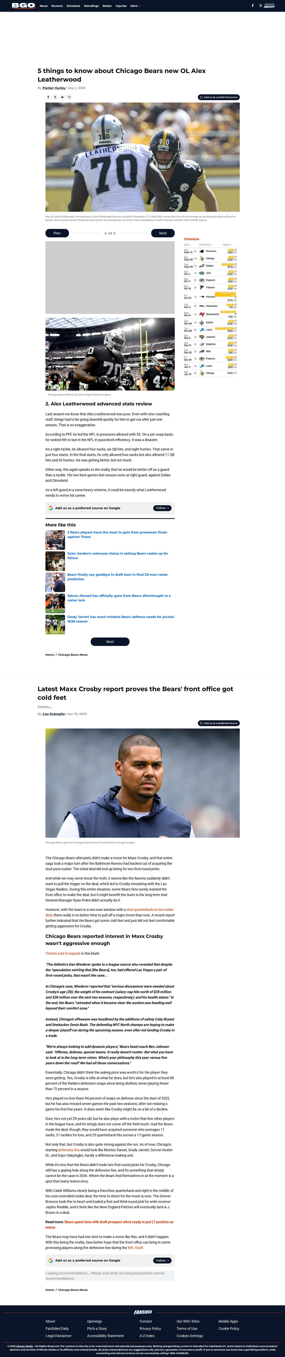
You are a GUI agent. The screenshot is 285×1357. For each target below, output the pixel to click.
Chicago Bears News (73, 654)
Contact (146, 1321)
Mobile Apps (228, 1321)
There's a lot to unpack (62, 953)
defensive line (69, 1150)
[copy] (69, 97)
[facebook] (253, 5)
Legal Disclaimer (58, 1336)
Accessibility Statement (105, 1336)
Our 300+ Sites (188, 1321)
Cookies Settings (190, 1336)
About (50, 1321)
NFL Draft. (136, 1248)
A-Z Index (147, 1336)
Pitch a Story (97, 1328)
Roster (107, 6)
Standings (91, 6)
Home (49, 654)
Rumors (57, 6)
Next (163, 233)
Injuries (121, 6)
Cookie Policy (229, 1328)
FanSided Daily (57, 1328)
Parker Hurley (54, 88)
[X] (260, 5)
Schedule (73, 6)
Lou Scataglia (54, 714)
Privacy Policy (150, 1328)
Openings (94, 1321)
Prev (57, 233)
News (44, 6)
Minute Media (24, 1346)
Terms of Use (187, 1328)
